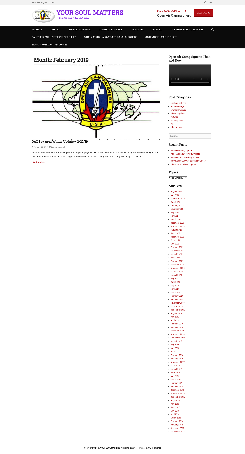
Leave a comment (58, 147)
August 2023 (176, 230)
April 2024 (175, 216)
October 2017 (177, 365)
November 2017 (178, 362)
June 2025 (175, 202)
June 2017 (175, 372)
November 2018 (178, 334)
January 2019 (177, 327)
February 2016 (177, 421)
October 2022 (177, 240)
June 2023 (175, 233)
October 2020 (177, 271)
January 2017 (177, 386)
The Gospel (137, 29)
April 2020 (175, 289)
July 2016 (175, 404)
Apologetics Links (178, 103)
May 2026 (175, 195)
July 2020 (175, 278)
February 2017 (177, 383)
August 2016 (176, 400)
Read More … (38, 162)
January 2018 (177, 358)
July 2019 (175, 317)
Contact (56, 29)
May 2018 (175, 348)
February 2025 (177, 205)
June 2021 (175, 258)
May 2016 (175, 411)
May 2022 (175, 244)
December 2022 (177, 237)
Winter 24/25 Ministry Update (183, 164)
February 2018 (177, 355)
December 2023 (177, 223)
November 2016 (178, 393)
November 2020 (178, 268)
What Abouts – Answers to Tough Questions (110, 37)
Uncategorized (177, 120)
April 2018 (175, 351)
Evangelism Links (178, 110)
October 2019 (177, 306)
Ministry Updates (178, 113)
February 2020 (177, 296)
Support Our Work (80, 29)
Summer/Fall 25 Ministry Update (185, 157)
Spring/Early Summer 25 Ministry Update (188, 161)
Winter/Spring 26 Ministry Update (185, 154)
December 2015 (177, 428)
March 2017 (176, 379)
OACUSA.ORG (203, 12)
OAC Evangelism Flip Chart (161, 37)
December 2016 (177, 390)
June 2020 (175, 282)
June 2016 (175, 407)
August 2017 (176, 369)
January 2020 (177, 299)
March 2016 (176, 418)
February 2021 (177, 261)
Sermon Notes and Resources (49, 44)
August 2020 (176, 275)
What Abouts (176, 127)
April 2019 (175, 320)
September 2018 (178, 338)
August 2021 (176, 254)
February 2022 (177, 247)
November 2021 (178, 251)
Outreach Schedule (110, 29)
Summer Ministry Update (181, 150)
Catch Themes (154, 448)
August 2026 (176, 191)
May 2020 (175, 285)
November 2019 (178, 303)
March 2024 (176, 219)
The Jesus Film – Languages (187, 29)
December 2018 (177, 331)
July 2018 (175, 344)
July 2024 (175, 212)
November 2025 (178, 198)
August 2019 (176, 313)
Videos (174, 124)
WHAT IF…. (157, 29)
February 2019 (177, 324)
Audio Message (177, 106)
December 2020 (177, 265)
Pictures (174, 117)
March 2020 (176, 292)
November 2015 (178, 432)
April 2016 (175, 414)
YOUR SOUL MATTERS (89, 12)
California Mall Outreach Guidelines (54, 37)
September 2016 (178, 397)
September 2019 (178, 310)
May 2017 (175, 376)
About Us (37, 29)
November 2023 (178, 226)
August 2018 (176, 341)
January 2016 (177, 425)
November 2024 (178, 209)
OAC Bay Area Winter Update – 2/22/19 (60, 141)
